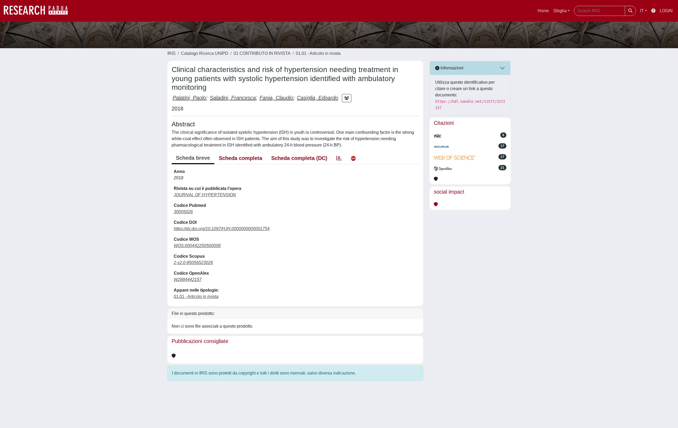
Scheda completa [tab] (240, 158)
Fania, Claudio (276, 98)
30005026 (183, 211)
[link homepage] (38, 11)
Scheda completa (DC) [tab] (299, 158)
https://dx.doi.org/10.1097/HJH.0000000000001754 (222, 228)
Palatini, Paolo (189, 98)
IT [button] (642, 10)
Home (543, 10)
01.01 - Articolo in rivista (318, 53)
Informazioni (451, 68)
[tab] (339, 158)
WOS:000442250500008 (197, 245)
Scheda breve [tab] (193, 158)
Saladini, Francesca (233, 98)
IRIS (171, 53)
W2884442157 (188, 279)
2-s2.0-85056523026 (193, 262)
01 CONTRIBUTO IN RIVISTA (262, 53)
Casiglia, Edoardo (317, 98)
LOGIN (666, 10)
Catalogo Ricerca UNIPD (204, 53)
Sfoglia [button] (560, 10)
